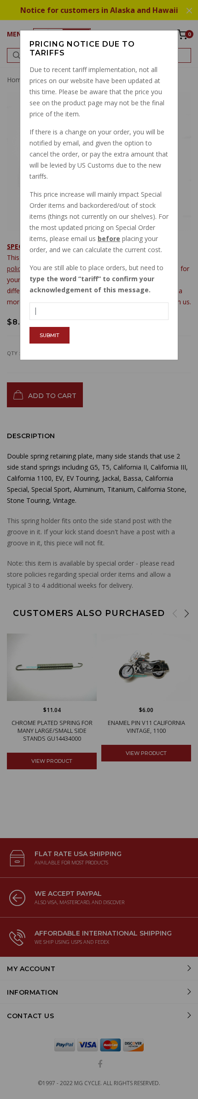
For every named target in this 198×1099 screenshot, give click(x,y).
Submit (49, 335)
